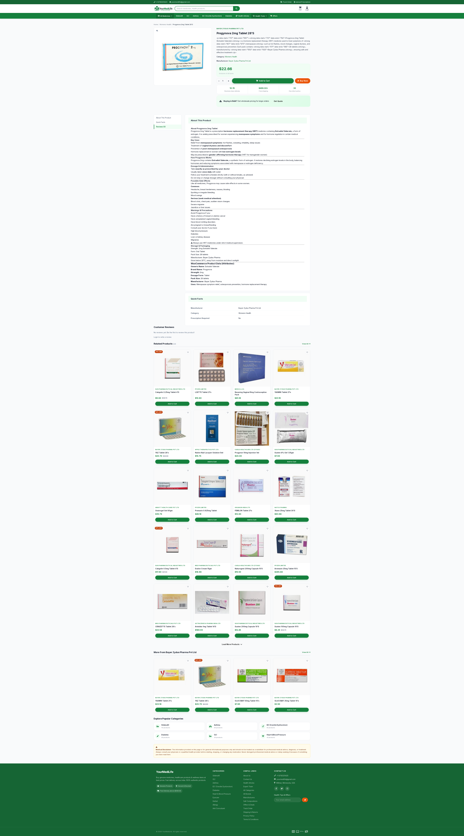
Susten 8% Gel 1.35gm (284, 453)
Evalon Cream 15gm (203, 569)
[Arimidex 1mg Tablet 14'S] (212, 602)
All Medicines (165, 16)
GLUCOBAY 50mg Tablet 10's (247, 701)
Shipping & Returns (250, 812)
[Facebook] (276, 788)
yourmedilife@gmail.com (181, 2)
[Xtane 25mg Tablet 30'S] (291, 486)
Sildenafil (179, 16)
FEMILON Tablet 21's (243, 511)
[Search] (236, 8)
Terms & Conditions (250, 819)
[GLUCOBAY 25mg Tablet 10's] (291, 676)
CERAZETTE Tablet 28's (165, 626)
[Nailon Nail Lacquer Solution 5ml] (212, 428)
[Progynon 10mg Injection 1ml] (251, 428)
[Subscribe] (305, 800)
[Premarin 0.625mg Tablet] (212, 486)
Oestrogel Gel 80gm (164, 511)
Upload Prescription (303, 2)
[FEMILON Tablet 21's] (251, 486)
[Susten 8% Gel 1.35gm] (291, 428)
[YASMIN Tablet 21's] (291, 368)
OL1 (188, 16)
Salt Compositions (250, 801)
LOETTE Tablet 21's (203, 392)
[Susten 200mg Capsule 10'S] (251, 602)
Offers (275, 16)
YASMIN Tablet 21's (283, 392)
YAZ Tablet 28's (162, 453)
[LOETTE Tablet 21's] (212, 368)
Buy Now (304, 81)
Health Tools (260, 16)
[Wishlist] (188, 352)
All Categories (248, 790)
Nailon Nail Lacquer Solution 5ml (209, 453)
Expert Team (248, 787)
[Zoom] (157, 31)
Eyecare (216, 798)
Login (156, 337)
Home (156, 24)
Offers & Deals (248, 805)
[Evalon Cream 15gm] (212, 544)
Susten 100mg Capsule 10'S (286, 626)
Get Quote (278, 101)
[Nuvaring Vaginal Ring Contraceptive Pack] (251, 368)
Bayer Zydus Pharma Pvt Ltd (230, 29)
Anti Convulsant (219, 808)
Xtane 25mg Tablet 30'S (285, 511)
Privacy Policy (248, 816)
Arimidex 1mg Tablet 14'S (205, 626)
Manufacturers (249, 798)
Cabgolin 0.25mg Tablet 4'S (167, 392)
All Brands (247, 794)
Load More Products (231, 644)
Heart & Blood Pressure (222, 794)
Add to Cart (264, 81)
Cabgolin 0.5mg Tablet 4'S (166, 569)
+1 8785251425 (161, 2)
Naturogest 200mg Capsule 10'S (249, 569)
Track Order (287, 2)
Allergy (215, 805)
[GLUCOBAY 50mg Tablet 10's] (251, 676)
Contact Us (247, 779)
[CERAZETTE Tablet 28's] (172, 602)
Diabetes (228, 16)
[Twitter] (282, 788)
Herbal (215, 801)
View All (305, 344)
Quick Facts (160, 122)
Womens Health (165, 24)
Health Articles (243, 16)
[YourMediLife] (163, 8)
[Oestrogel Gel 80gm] (172, 486)
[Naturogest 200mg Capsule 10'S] (251, 544)
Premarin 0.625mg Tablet (206, 511)
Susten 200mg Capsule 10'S (247, 626)
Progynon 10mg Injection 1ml (247, 453)
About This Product (163, 118)
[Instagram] (287, 788)
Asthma (196, 16)
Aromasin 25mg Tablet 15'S (286, 569)
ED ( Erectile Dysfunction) (212, 16)
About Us (246, 776)
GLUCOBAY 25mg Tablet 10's (287, 701)
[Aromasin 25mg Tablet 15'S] (291, 544)
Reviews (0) (161, 127)
